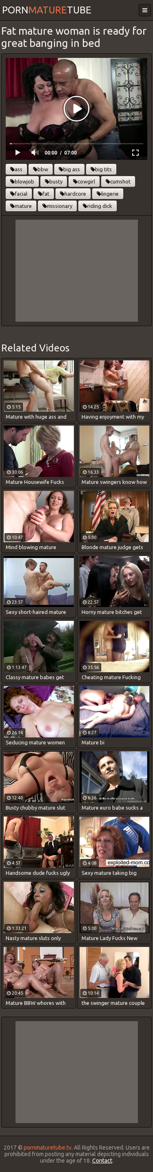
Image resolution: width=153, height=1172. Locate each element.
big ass (71, 169)
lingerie (110, 193)
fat (45, 193)
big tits (103, 169)
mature (23, 206)
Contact (102, 1160)
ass (18, 169)
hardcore (75, 193)
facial (21, 193)
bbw (43, 169)
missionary (59, 206)
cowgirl (86, 181)
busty (55, 181)
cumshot (120, 181)
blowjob (24, 181)
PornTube (46, 9)
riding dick (99, 206)
